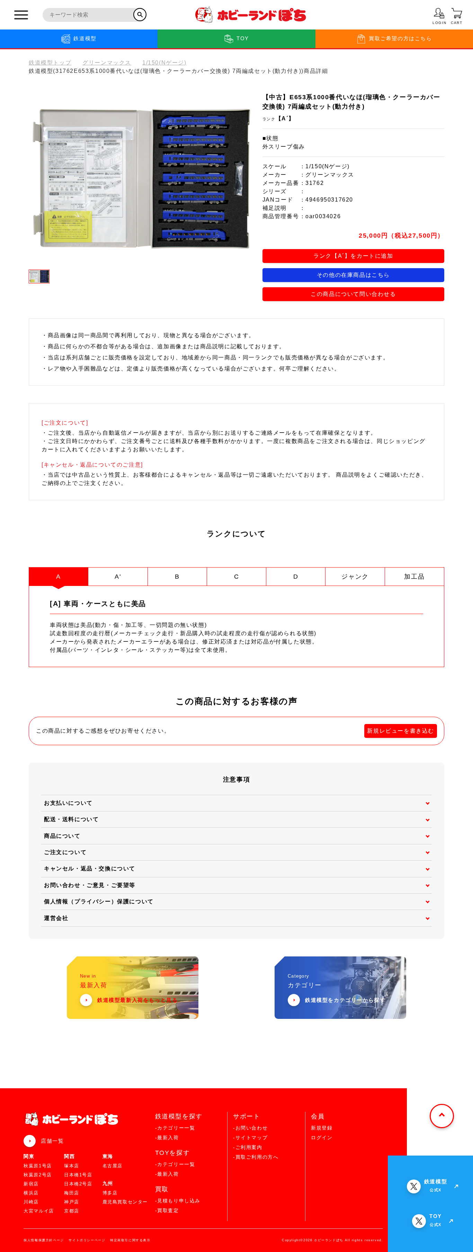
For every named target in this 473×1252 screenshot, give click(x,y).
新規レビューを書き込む (400, 731)
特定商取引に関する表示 (130, 1240)
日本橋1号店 (78, 1174)
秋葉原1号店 (38, 1165)
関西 (69, 1156)
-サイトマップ (250, 1137)
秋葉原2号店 (38, 1174)
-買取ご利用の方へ (255, 1157)
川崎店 (31, 1201)
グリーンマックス (106, 63)
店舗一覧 (52, 1141)
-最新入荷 (167, 1137)
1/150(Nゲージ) (164, 63)
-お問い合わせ (250, 1128)
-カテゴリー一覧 (175, 1128)
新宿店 (31, 1183)
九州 (107, 1183)
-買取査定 (167, 1210)
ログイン (321, 1137)
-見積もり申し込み (177, 1200)
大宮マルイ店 (39, 1210)
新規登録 (321, 1128)
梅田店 (71, 1192)
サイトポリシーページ (87, 1240)
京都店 (71, 1210)
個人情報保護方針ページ (44, 1240)
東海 (107, 1156)
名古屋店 (112, 1165)
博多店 (110, 1192)
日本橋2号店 (78, 1183)
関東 (29, 1156)
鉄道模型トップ (50, 63)
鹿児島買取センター (125, 1201)
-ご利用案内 (247, 1147)
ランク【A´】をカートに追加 (353, 256)
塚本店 (71, 1165)
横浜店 (31, 1192)
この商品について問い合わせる (353, 294)
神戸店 (71, 1201)
